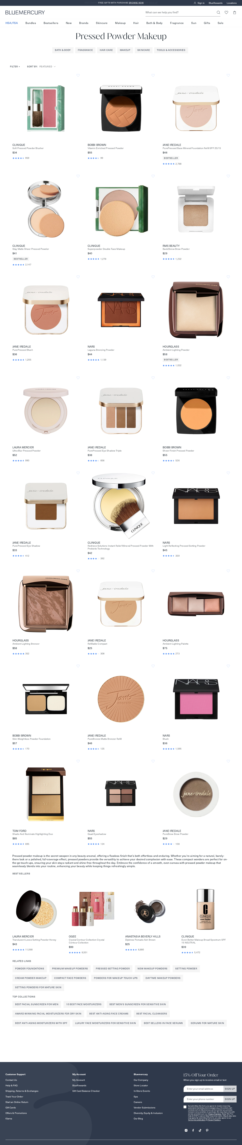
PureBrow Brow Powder (175, 834)
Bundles (30, 23)
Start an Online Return (16, 1102)
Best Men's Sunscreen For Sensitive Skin (137, 1004)
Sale (221, 23)
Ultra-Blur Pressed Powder (26, 450)
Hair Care (106, 50)
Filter (15, 66)
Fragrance (177, 23)
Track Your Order (14, 1096)
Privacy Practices (214, 1114)
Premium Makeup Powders (70, 968)
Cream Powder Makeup (30, 978)
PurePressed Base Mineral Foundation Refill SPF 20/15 (192, 148)
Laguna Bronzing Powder (101, 350)
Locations (232, 2)
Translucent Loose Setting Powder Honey (34, 939)
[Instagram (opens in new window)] (186, 1129)
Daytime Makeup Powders (163, 978)
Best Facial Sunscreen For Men (36, 1004)
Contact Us (11, 1079)
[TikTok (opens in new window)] (200, 1129)
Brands (83, 23)
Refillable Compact (97, 643)
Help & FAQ (11, 1085)
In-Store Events (142, 1090)
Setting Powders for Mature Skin (38, 987)
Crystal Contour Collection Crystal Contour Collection (86, 941)
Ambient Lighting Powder (176, 350)
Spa (136, 1096)
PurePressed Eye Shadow (26, 545)
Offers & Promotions (16, 1113)
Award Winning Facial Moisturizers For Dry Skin (48, 1013)
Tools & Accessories (171, 50)
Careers (138, 1102)
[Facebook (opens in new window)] (193, 1129)
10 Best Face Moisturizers (84, 1004)
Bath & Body (154, 23)
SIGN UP (230, 1088)
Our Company (141, 1079)
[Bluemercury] (25, 12)
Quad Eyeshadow (97, 834)
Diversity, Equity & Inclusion (148, 1113)
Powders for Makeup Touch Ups (116, 978)
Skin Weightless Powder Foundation (31, 739)
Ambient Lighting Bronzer (25, 643)
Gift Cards (10, 1107)
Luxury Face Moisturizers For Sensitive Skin (105, 1023)
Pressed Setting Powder (113, 968)
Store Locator (141, 1085)
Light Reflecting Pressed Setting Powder (184, 545)
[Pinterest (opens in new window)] (207, 1129)
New (69, 23)
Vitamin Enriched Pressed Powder (106, 148)
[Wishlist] (226, 12)
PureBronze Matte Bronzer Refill (105, 739)
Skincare (102, 23)
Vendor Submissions (145, 1107)
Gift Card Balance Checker (86, 1090)
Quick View (46, 108)
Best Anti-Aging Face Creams (109, 1013)
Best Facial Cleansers (151, 1013)
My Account (78, 1079)
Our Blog (138, 1118)
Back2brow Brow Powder (176, 249)
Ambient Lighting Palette (175, 643)
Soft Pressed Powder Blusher (28, 148)
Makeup (120, 23)
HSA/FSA (11, 23)
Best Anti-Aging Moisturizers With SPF (41, 1023)
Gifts (207, 23)
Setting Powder (186, 968)
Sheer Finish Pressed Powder (178, 450)
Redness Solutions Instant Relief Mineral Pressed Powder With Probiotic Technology (121, 547)
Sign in (201, 2)
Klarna (8, 1118)
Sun (193, 23)
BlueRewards (216, 2)
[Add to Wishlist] (78, 75)
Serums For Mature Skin (207, 1023)
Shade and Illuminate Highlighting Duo (32, 834)
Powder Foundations (29, 968)
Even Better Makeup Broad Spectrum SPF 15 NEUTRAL (203, 941)
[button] (235, 12)
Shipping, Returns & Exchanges (22, 1090)
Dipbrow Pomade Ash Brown (140, 939)
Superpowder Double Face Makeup (106, 249)
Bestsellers (51, 23)
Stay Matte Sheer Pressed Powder (30, 249)
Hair (136, 23)
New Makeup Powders (152, 968)
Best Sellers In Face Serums (163, 1023)
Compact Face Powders (70, 978)
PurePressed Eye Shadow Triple (105, 450)
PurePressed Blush (22, 350)
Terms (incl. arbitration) (197, 1120)
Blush (166, 739)
